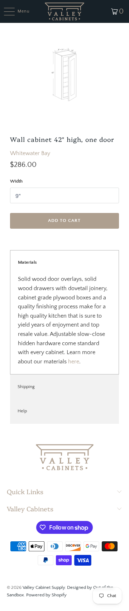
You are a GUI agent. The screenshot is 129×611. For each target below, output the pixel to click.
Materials (27, 262)
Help (22, 410)
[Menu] (5, 11)
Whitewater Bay (30, 153)
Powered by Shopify (46, 594)
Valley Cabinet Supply (44, 587)
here (73, 361)
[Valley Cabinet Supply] (64, 11)
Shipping (26, 386)
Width (16, 181)
